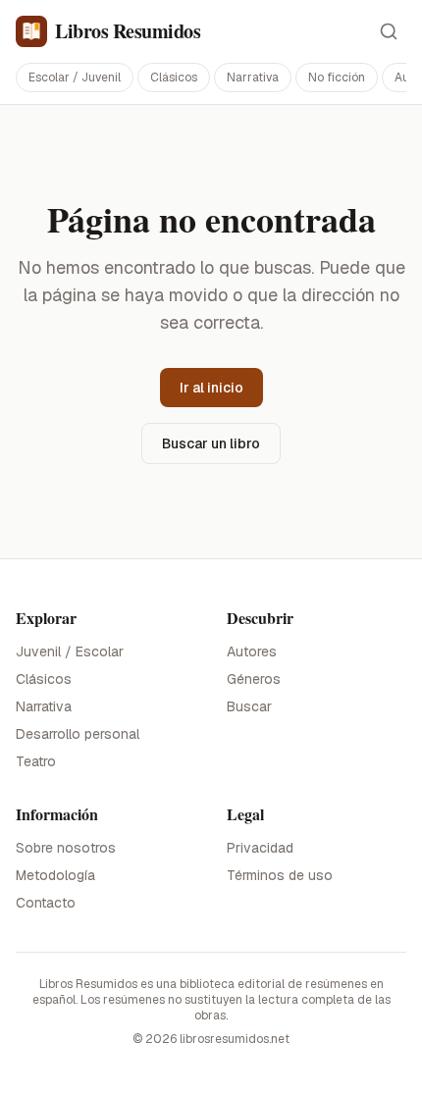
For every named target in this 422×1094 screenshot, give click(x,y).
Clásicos (173, 77)
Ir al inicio (211, 387)
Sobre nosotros (66, 848)
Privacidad (260, 848)
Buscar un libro (211, 443)
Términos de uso (280, 875)
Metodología (55, 875)
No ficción (336, 77)
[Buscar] (388, 31)
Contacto (46, 903)
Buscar (249, 706)
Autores (252, 651)
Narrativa (253, 77)
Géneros (254, 679)
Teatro (36, 761)
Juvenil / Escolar (70, 651)
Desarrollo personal (77, 734)
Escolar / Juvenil (74, 77)
